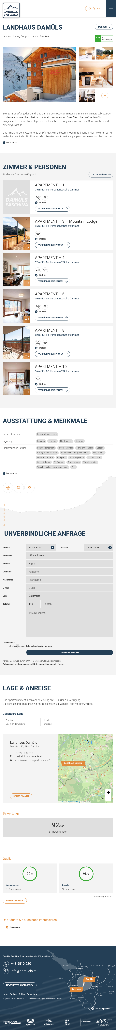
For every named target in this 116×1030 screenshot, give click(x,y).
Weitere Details (14, 900)
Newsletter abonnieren (19, 985)
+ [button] (108, 792)
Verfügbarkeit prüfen (51, 208)
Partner (14, 994)
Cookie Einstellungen (36, 998)
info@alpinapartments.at (28, 756)
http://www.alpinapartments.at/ (32, 760)
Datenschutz (9, 642)
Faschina (76, 989)
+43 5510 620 (21, 963)
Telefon (6, 604)
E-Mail (6, 587)
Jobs (5, 994)
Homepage (15, 927)
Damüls (89, 979)
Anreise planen (102, 1008)
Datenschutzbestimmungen (39, 646)
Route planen (21, 796)
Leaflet (61, 802)
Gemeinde (32, 994)
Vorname (7, 571)
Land (5, 595)
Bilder (22, 994)
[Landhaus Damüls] (84, 767)
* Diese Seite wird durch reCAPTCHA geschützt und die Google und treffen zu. (34, 662)
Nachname (8, 579)
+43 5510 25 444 (23, 753)
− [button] (108, 798)
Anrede (6, 563)
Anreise (6, 547)
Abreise (64, 547)
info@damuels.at (23, 971)
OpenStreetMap (74, 802)
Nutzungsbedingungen (44, 664)
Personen (7, 555)
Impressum (8, 998)
